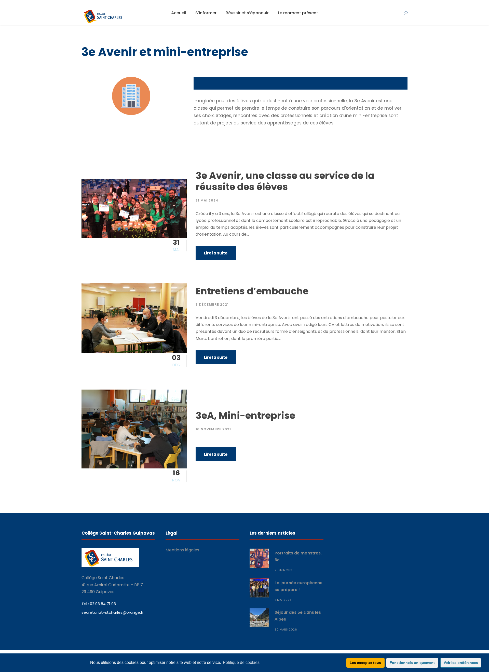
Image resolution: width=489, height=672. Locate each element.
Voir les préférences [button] (461, 663)
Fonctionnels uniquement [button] (412, 663)
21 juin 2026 (284, 570)
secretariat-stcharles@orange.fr (113, 612)
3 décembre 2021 (212, 304)
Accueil (178, 13)
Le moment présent (298, 13)
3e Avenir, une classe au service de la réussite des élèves (285, 181)
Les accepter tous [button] (365, 663)
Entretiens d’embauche (252, 291)
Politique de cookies (241, 662)
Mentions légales (182, 550)
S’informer (205, 13)
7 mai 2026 (283, 600)
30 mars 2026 (286, 629)
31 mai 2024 (207, 200)
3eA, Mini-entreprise (245, 415)
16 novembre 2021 (213, 429)
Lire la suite (215, 253)
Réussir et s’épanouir (247, 13)
